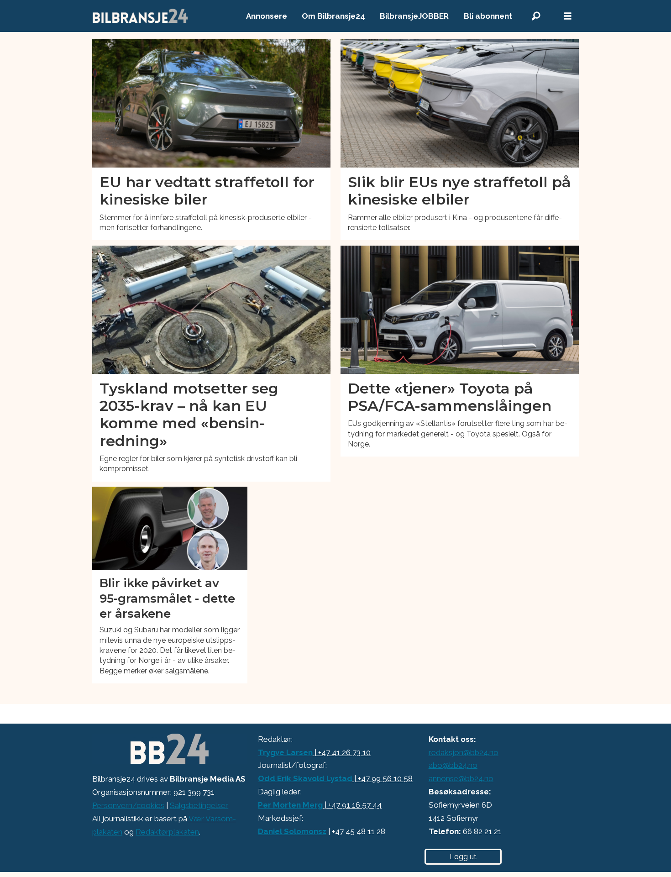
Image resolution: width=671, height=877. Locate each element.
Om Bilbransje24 (333, 16)
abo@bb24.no (453, 765)
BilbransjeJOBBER (414, 16)
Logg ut (463, 856)
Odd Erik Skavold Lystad (305, 778)
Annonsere (266, 16)
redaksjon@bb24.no (463, 752)
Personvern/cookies (128, 805)
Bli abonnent (488, 16)
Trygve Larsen (285, 752)
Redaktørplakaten (167, 831)
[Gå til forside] (141, 16)
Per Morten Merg (290, 804)
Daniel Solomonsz (292, 831)
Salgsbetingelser (199, 805)
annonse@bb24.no (461, 778)
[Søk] (536, 16)
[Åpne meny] (567, 16)
